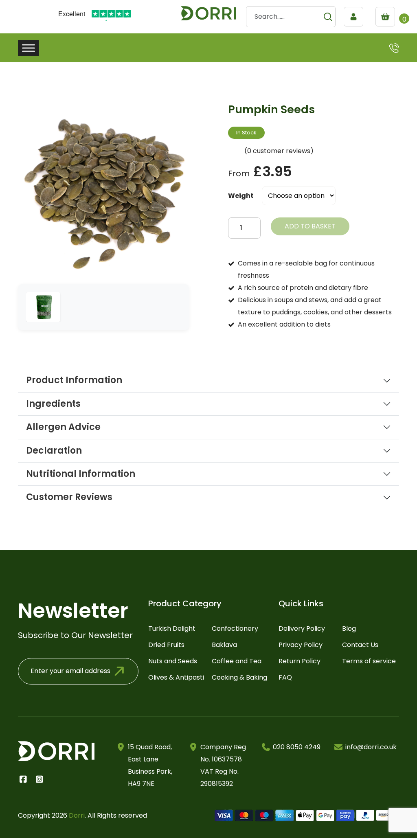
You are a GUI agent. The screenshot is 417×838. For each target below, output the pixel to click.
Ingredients (53, 404)
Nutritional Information (80, 474)
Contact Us (360, 644)
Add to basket (310, 226)
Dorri (77, 815)
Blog (349, 628)
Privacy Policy (301, 644)
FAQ (285, 677)
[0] (387, 16)
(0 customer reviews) (279, 151)
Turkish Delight (171, 628)
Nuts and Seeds (172, 661)
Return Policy (299, 661)
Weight (241, 195)
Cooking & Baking (239, 677)
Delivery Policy (302, 628)
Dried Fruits (166, 644)
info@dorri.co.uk (371, 747)
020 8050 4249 (296, 747)
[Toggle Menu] (28, 48)
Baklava (224, 644)
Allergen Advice (63, 427)
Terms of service (369, 661)
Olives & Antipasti (176, 677)
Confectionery (235, 628)
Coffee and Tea (236, 661)
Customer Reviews (69, 497)
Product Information (74, 380)
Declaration (54, 450)
